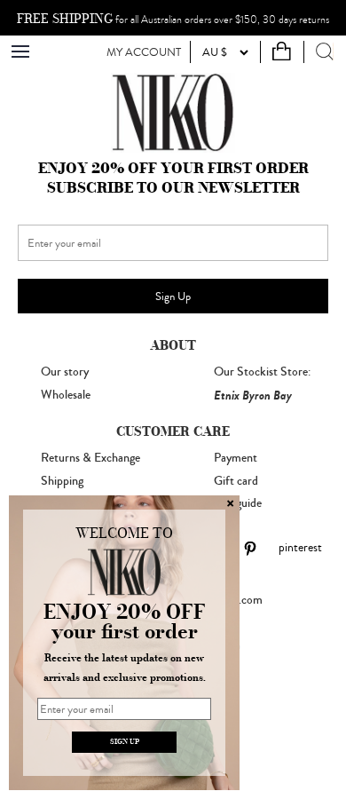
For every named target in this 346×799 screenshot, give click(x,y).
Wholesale (65, 395)
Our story (65, 372)
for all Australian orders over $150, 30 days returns (173, 19)
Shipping (62, 481)
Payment (235, 458)
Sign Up (173, 296)
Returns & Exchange (90, 458)
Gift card (236, 481)
